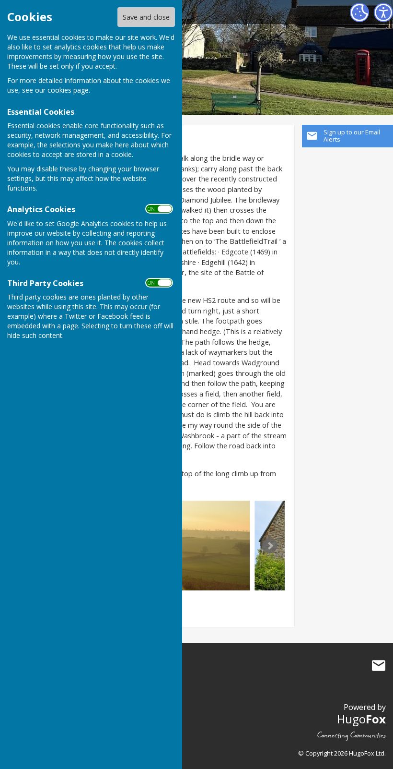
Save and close (146, 17)
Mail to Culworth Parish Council (378, 665)
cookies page (68, 90)
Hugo (361, 719)
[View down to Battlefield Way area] (190, 545)
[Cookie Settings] (359, 12)
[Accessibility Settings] (383, 12)
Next (269, 545)
